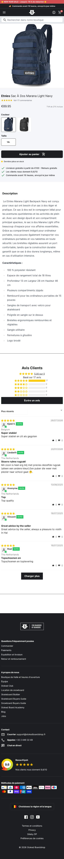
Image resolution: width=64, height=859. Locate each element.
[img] (8, 420)
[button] (21, 380)
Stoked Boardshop (36, 847)
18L (8, 142)
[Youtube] (38, 817)
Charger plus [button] (32, 576)
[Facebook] (26, 817)
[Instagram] (32, 817)
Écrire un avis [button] (32, 400)
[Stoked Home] (32, 12)
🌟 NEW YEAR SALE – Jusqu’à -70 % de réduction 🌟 (23, 2)
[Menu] (4, 12)
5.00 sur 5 (39, 373)
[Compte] (54, 12)
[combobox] (32, 19)
